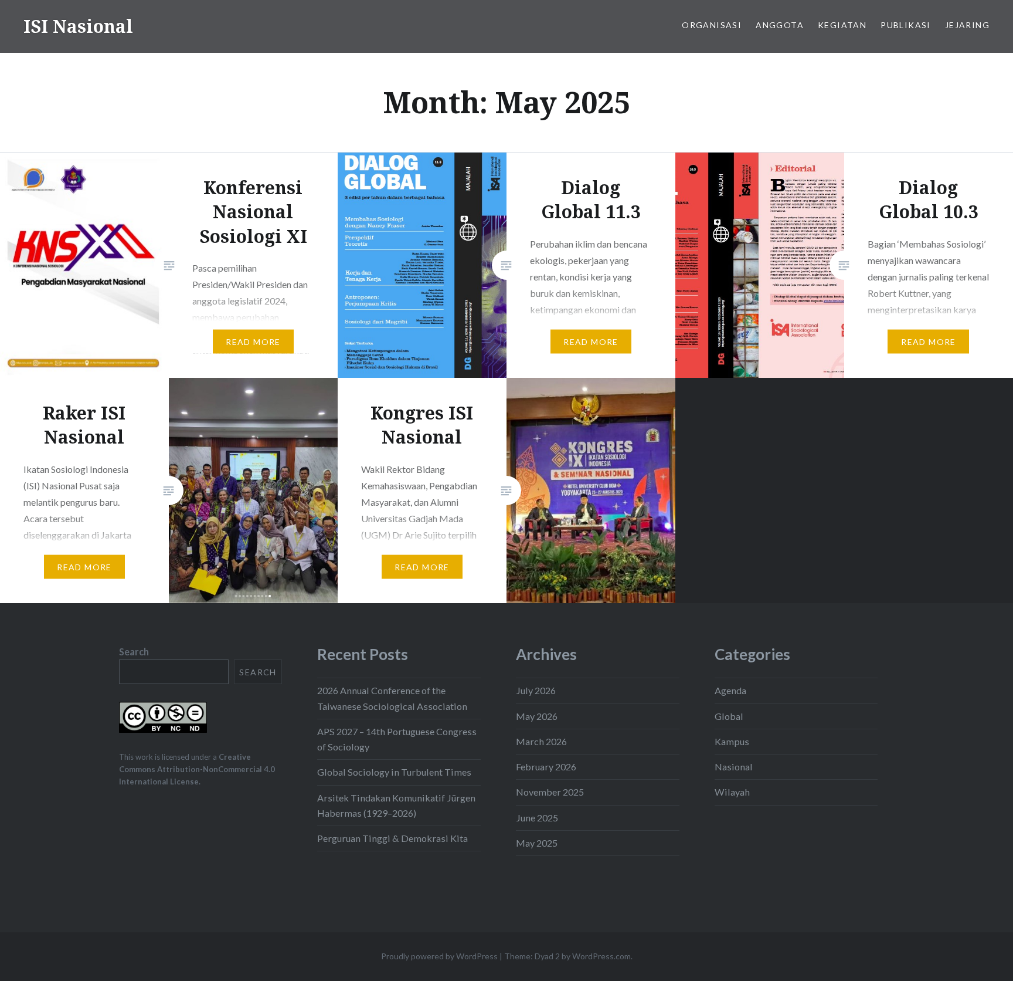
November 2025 (550, 791)
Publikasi (906, 25)
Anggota (780, 25)
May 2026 (537, 716)
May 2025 (537, 842)
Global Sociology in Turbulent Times (394, 771)
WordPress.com (601, 956)
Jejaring (967, 25)
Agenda (730, 690)
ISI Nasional (78, 26)
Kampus (732, 741)
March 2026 (541, 741)
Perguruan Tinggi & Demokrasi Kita (392, 838)
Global (729, 716)
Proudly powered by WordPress (439, 956)
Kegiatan (842, 25)
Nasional (734, 766)
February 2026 (546, 766)
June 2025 (537, 817)
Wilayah (732, 791)
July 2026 (536, 690)
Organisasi (712, 25)
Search (134, 651)
